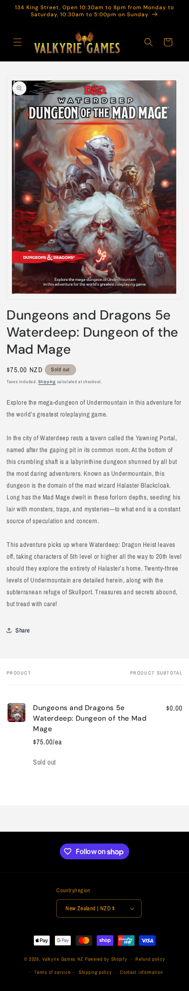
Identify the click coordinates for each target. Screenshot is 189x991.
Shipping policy (95, 972)
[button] (17, 42)
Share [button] (22, 630)
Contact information (141, 972)
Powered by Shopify (106, 959)
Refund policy (150, 959)
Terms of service (52, 972)
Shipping (47, 381)
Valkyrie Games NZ (63, 959)
